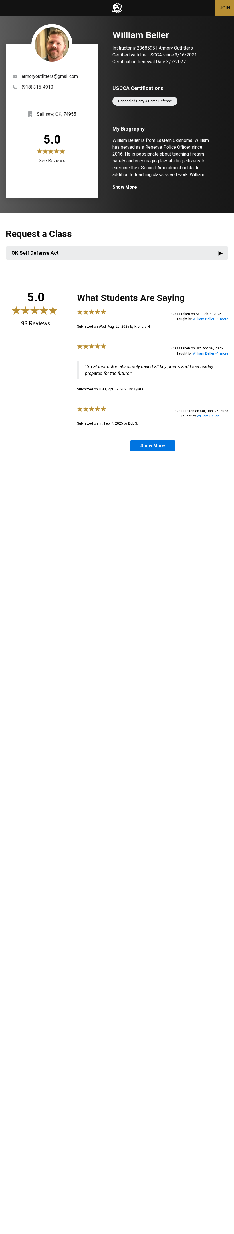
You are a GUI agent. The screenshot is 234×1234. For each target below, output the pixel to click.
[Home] (117, 8)
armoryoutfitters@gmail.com (50, 76)
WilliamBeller (208, 416)
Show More (124, 187)
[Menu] (9, 8)
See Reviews (52, 160)
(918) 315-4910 (37, 87)
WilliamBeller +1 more (210, 319)
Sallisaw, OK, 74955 (56, 114)
